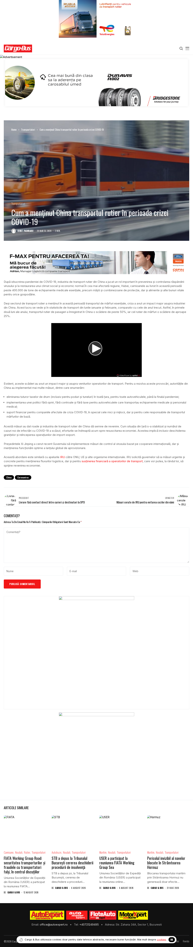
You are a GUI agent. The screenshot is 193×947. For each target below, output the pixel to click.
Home (14, 129)
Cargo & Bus (14, 892)
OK (171, 939)
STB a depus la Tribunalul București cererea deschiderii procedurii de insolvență (72, 862)
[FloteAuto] (102, 915)
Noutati (18, 852)
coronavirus (23, 477)
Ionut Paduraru (25, 231)
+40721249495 (89, 924)
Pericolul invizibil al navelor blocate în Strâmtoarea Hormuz (166, 862)
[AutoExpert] (47, 915)
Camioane (9, 852)
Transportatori (28, 129)
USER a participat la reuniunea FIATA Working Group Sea (116, 862)
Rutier (27, 852)
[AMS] (77, 915)
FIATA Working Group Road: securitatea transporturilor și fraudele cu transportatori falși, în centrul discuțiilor (24, 865)
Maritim (102, 852)
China (8, 477)
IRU (62, 457)
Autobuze (56, 852)
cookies (161, 939)
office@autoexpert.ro (54, 924)
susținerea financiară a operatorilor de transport (112, 461)
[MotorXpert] (133, 915)
